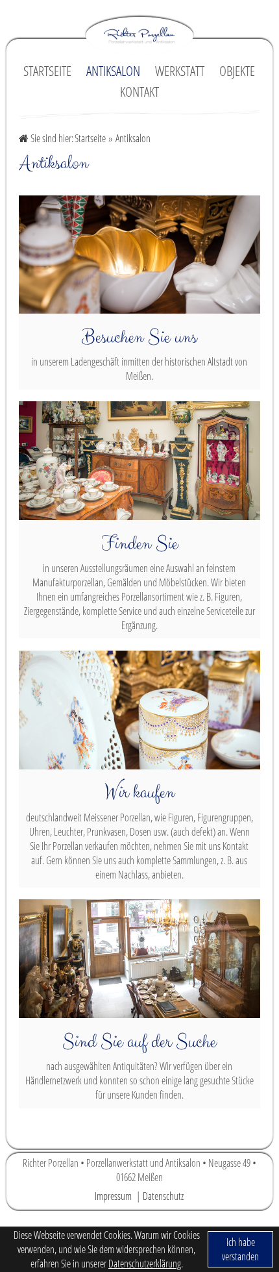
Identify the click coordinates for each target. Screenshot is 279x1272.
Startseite (90, 138)
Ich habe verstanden (240, 1249)
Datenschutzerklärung (144, 1263)
